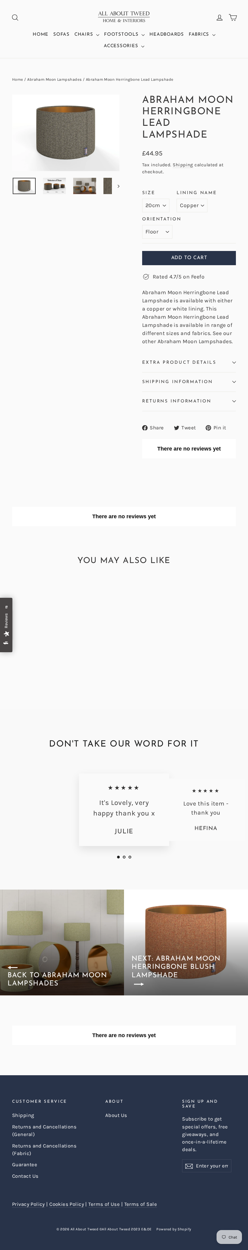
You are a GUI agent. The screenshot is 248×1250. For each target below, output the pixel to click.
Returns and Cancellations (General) (44, 1130)
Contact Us (25, 1176)
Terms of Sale (140, 1204)
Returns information (176, 401)
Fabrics (200, 34)
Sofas (61, 34)
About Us (116, 1115)
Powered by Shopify (173, 1229)
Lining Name (197, 193)
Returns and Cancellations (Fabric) (44, 1149)
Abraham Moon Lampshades (54, 79)
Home (40, 34)
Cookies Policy (66, 1204)
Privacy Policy (28, 1204)
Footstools (122, 34)
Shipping (183, 165)
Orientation (161, 219)
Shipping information (177, 382)
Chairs (84, 34)
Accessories (122, 46)
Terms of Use (104, 1204)
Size (148, 193)
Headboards (166, 34)
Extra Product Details (179, 362)
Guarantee (24, 1164)
